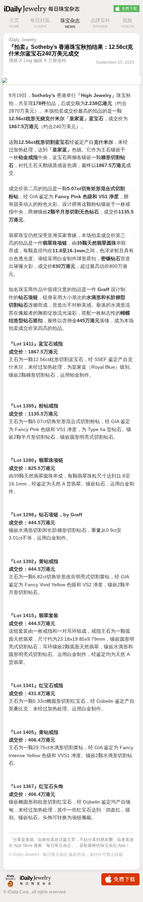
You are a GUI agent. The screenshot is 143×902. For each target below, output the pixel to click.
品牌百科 (100, 23)
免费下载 (126, 8)
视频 (127, 23)
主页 (14, 23)
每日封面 (40, 23)
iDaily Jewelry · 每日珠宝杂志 (32, 881)
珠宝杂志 (70, 23)
